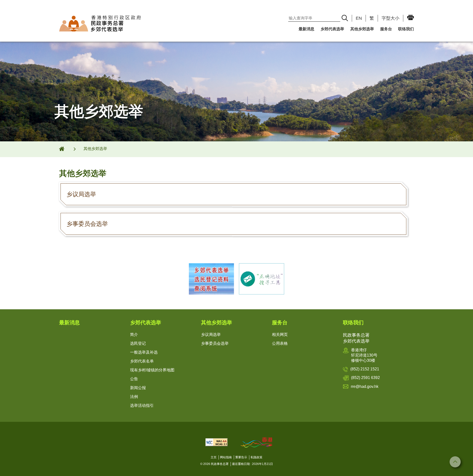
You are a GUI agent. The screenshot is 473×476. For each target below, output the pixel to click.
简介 (134, 334)
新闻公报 (138, 388)
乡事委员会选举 (215, 343)
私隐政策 (256, 457)
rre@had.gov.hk (364, 386)
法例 (134, 396)
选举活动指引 (142, 405)
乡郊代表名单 (142, 361)
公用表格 (280, 343)
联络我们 (406, 29)
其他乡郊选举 (362, 29)
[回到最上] (455, 461)
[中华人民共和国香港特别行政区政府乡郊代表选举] (122, 23)
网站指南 (226, 457)
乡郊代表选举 (332, 29)
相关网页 (280, 334)
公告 (134, 379)
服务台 (386, 29)
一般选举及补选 (144, 352)
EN (359, 18)
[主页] (65, 148)
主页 (214, 457)
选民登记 (138, 343)
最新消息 (306, 29)
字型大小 (390, 18)
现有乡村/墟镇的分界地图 (152, 370)
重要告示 (241, 457)
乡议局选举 (211, 334)
